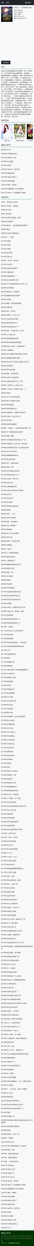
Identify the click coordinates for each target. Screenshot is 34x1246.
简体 (29, 3)
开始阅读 (6, 62)
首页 (7, 3)
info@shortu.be (13, 1243)
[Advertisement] (17, 42)
